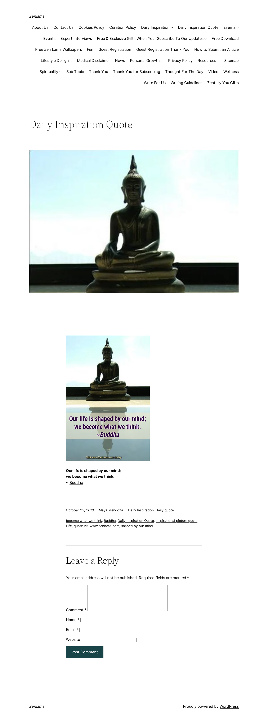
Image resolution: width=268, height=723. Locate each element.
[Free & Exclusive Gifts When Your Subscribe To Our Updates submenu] (205, 39)
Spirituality (49, 71)
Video (213, 71)
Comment (76, 610)
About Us (40, 27)
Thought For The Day (184, 71)
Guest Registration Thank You (162, 49)
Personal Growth (145, 60)
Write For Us (155, 83)
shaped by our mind (137, 526)
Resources (207, 60)
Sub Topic (75, 71)
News (120, 60)
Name (72, 619)
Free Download (225, 38)
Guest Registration (114, 49)
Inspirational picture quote (176, 520)
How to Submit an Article (216, 49)
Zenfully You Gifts (223, 83)
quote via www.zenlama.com (96, 526)
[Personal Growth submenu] (162, 61)
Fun (90, 49)
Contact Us (63, 27)
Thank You (98, 71)
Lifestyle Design (55, 60)
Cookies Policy (91, 27)
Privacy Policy (180, 60)
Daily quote (165, 510)
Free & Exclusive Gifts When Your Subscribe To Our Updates (150, 38)
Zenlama (37, 16)
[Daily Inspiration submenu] (172, 27)
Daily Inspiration (155, 27)
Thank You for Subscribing (136, 71)
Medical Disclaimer (93, 60)
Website (73, 639)
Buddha (76, 482)
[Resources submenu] (218, 61)
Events (229, 27)
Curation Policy (122, 27)
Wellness (231, 71)
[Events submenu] (237, 27)
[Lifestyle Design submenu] (71, 61)
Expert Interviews (76, 38)
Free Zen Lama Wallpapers (58, 49)
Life (69, 526)
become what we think (84, 520)
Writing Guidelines (186, 83)
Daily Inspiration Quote (198, 27)
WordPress (229, 706)
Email (72, 629)
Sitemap (231, 60)
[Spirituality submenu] (60, 72)
